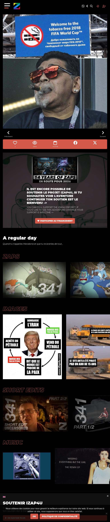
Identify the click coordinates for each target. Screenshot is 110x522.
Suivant (103, 136)
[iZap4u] (17, 6)
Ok (34, 516)
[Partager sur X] (95, 142)
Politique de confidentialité (59, 516)
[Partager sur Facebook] (75, 142)
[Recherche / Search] (91, 6)
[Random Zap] (83, 6)
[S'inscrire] (104, 6)
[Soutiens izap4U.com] (87, 6)
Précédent (8, 136)
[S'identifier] (97, 6)
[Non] (106, 513)
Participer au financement (56, 221)
